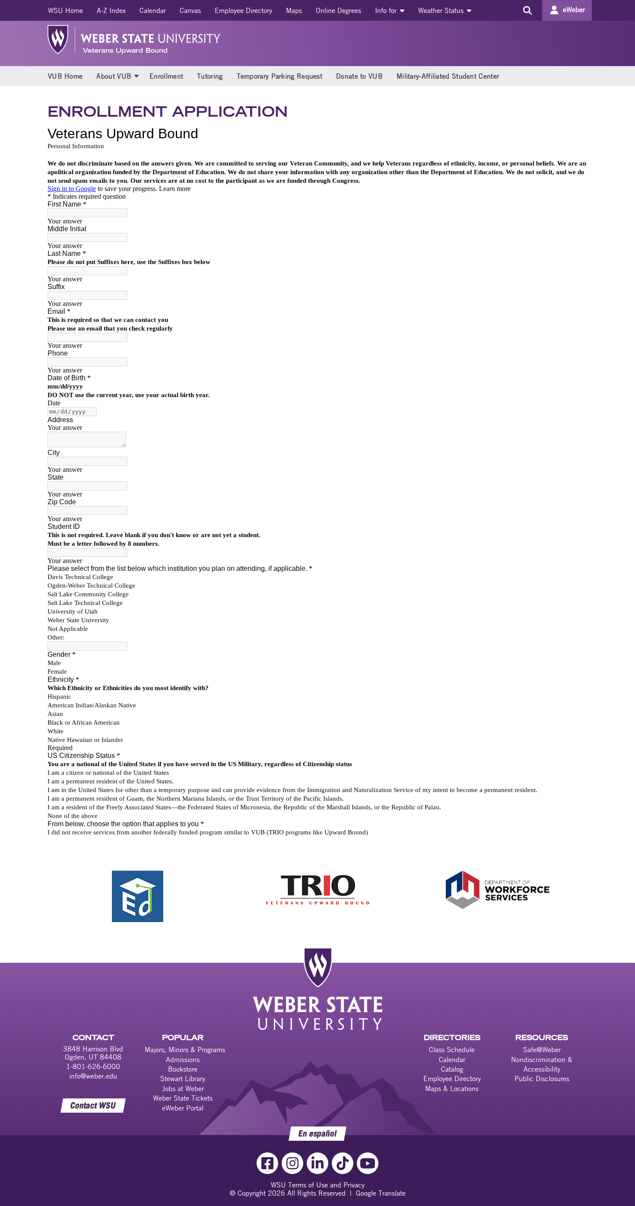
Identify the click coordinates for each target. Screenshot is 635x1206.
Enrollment (166, 76)
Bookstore (182, 1069)
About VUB (113, 76)
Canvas (190, 10)
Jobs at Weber (183, 1088)
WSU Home (65, 10)
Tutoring (209, 76)
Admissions (183, 1059)
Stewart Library (182, 1078)
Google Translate (381, 1193)
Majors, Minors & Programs (185, 1049)
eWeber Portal (182, 1108)
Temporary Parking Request (280, 76)
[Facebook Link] (267, 1163)
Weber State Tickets (183, 1098)
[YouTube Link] (367, 1163)
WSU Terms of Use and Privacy (318, 1185)
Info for (387, 10)
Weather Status (442, 10)
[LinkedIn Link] (317, 1163)
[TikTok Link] (342, 1163)
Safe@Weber (542, 1049)
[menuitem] (65, 10)
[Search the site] (527, 10)
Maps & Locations (452, 1088)
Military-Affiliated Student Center (448, 76)
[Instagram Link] (292, 1163)
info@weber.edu (93, 1076)
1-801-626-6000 (93, 1066)
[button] (136, 75)
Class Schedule (452, 1049)
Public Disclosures (541, 1078)
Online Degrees (338, 10)
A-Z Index (111, 10)
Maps (294, 10)
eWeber (574, 9)
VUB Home (65, 76)
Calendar (153, 10)
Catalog (452, 1069)
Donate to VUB (359, 76)
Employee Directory (243, 10)
